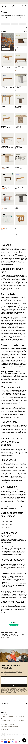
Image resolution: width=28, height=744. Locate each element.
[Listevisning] (26, 31)
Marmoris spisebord (18, 47)
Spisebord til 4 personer (7, 521)
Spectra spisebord (4, 206)
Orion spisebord (17, 226)
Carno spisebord (4, 107)
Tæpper (3, 579)
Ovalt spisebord (22, 23)
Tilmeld (14, 685)
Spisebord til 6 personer (7, 523)
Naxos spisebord (18, 127)
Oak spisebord (19, 147)
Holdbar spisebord (19, 67)
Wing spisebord (5, 187)
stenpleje (15, 400)
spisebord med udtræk (7, 258)
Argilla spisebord (18, 87)
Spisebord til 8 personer (7, 524)
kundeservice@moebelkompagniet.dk (9, 726)
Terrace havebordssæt (19, 167)
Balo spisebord (7, 87)
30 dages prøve (15, 2)
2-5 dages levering (5, 2)
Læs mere (3, 19)
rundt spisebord (14, 297)
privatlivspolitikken (13, 692)
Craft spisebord (20, 187)
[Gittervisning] (24, 31)
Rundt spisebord (14, 23)
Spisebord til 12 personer (7, 527)
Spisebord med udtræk (5, 23)
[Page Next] (19, 235)
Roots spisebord (5, 67)
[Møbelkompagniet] (14, 6)
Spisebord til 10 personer (7, 525)
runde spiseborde (22, 340)
